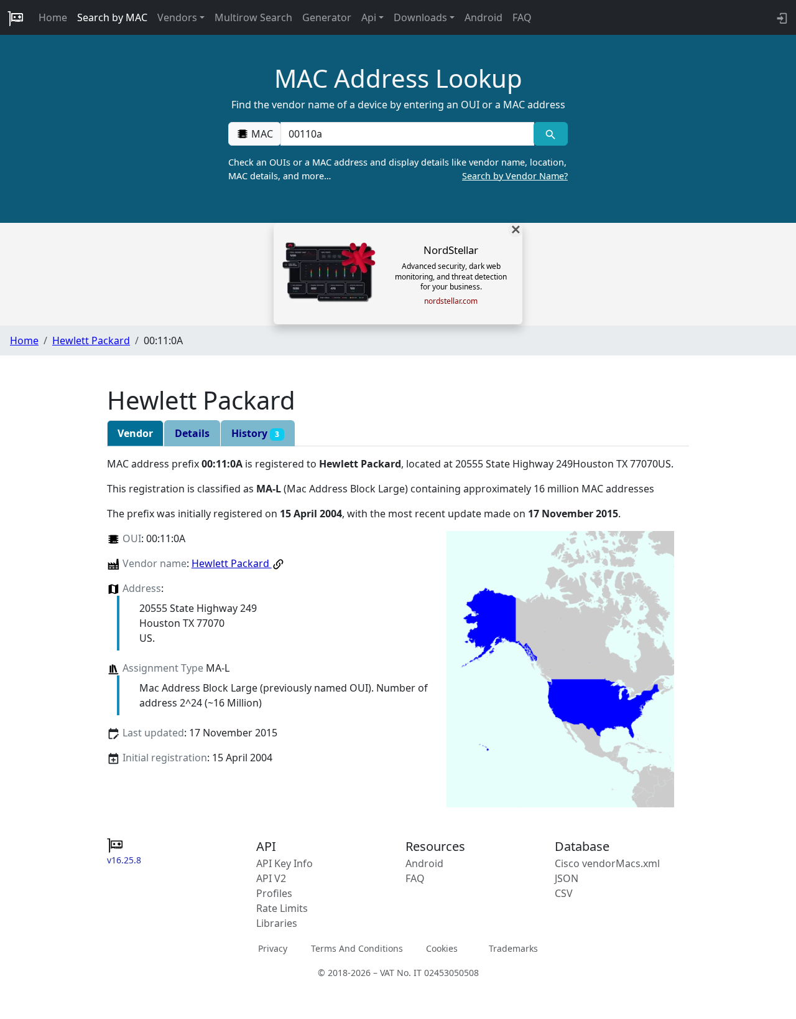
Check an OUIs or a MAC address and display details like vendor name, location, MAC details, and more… (398, 169)
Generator (326, 17)
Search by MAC (112, 17)
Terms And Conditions (357, 948)
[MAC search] (551, 134)
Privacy (272, 948)
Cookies (442, 948)
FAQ (522, 17)
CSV (564, 893)
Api (368, 17)
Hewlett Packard (91, 340)
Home (53, 17)
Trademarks (513, 948)
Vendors (177, 17)
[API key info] (781, 17)
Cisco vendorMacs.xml (607, 863)
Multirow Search (253, 17)
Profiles (274, 893)
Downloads (420, 17)
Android (483, 17)
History (255, 433)
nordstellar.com (451, 301)
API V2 (271, 878)
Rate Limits (282, 908)
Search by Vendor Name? (515, 176)
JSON (566, 878)
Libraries (276, 923)
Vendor (135, 433)
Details (192, 433)
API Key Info (284, 863)
